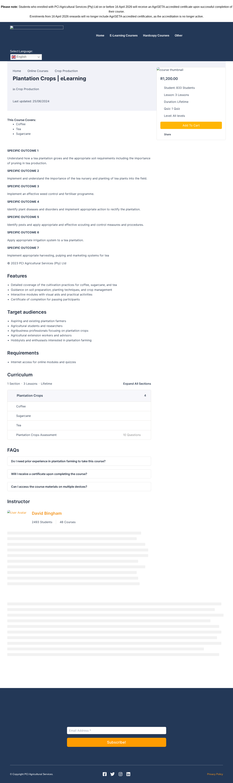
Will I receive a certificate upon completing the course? (49, 474)
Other (178, 35)
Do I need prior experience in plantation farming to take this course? (58, 461)
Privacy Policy (215, 774)
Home (100, 35)
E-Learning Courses (124, 35)
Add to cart (191, 125)
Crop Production (27, 89)
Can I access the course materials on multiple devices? (49, 486)
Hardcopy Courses (156, 35)
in (14, 89)
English (21, 56)
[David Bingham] (16, 517)
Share (167, 134)
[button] (179, 35)
